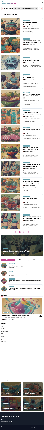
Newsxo (2, 428)
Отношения (3, 341)
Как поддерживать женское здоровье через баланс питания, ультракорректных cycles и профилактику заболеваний (22, 273)
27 (26, 232)
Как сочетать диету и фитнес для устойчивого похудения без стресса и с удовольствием (32, 219)
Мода (2, 339)
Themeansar (8, 428)
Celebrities (3, 326)
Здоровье (10, 271)
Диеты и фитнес (32, 14)
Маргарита (27, 26)
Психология (5, 248)
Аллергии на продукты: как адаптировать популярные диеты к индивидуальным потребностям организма (31, 43)
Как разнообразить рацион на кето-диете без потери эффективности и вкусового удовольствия (31, 132)
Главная (26, 14)
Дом (2, 333)
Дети (2, 330)
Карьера (3, 336)
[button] (41, 8)
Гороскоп (3, 328)
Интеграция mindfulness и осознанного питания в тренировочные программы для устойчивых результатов (23, 266)
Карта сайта (33, 427)
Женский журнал (10, 416)
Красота (3, 338)
